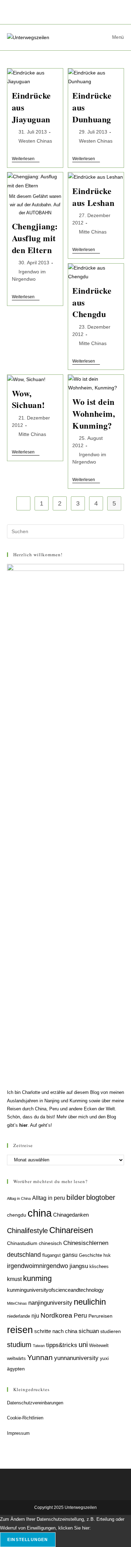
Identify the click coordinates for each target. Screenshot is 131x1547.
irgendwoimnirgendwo (37, 1265)
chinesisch (50, 1243)
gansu (70, 1255)
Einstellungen (27, 1539)
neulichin (90, 1301)
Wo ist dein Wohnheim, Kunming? (93, 413)
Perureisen (100, 1316)
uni (83, 1344)
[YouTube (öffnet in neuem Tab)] (93, 11)
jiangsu (79, 1265)
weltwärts (16, 1358)
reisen (20, 1330)
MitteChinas (17, 1303)
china (40, 1213)
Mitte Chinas (93, 232)
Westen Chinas (35, 141)
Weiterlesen (25, 159)
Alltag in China (19, 1198)
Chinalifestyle (27, 1230)
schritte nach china (55, 1331)
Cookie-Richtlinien (25, 1417)
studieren (110, 1331)
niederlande (18, 1316)
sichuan (89, 1330)
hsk (107, 1255)
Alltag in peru (48, 1198)
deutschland (24, 1254)
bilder (75, 1197)
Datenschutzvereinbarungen (35, 1402)
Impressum (18, 1433)
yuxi (104, 1358)
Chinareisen (71, 1230)
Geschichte (90, 1255)
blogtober (100, 1197)
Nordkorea (56, 1315)
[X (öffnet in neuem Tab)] (40, 11)
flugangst (51, 1255)
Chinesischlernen (85, 1242)
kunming (37, 1278)
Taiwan (39, 1346)
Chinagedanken (71, 1215)
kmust (14, 1279)
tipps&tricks (61, 1345)
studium (19, 1344)
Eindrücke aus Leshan (93, 197)
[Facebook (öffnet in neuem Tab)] (53, 11)
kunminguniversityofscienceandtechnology (55, 1290)
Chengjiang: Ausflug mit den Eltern (35, 238)
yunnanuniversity (76, 1357)
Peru (80, 1315)
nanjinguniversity (50, 1302)
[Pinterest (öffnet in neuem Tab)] (67, 11)
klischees (99, 1266)
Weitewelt (99, 1345)
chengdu (16, 1215)
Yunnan (40, 1357)
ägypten (16, 1368)
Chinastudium (22, 1243)
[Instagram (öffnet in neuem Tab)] (81, 11)
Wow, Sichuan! (28, 399)
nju (35, 1316)
